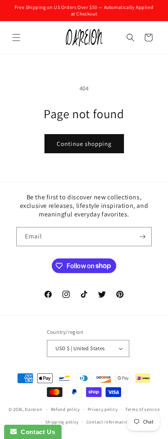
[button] (16, 37)
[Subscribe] (142, 236)
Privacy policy (103, 409)
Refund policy (65, 409)
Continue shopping (84, 144)
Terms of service (142, 409)
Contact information (108, 422)
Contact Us (36, 431)
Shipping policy (62, 422)
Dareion (33, 409)
